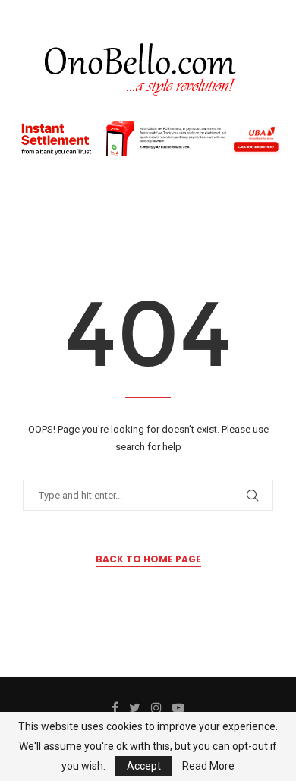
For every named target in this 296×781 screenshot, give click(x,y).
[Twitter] (134, 707)
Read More (208, 766)
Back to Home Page (148, 559)
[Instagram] (156, 707)
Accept (144, 766)
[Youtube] (178, 707)
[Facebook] (115, 707)
